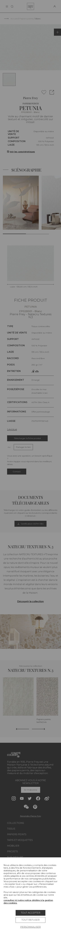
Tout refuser (30, 920)
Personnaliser (30, 927)
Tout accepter (30, 912)
